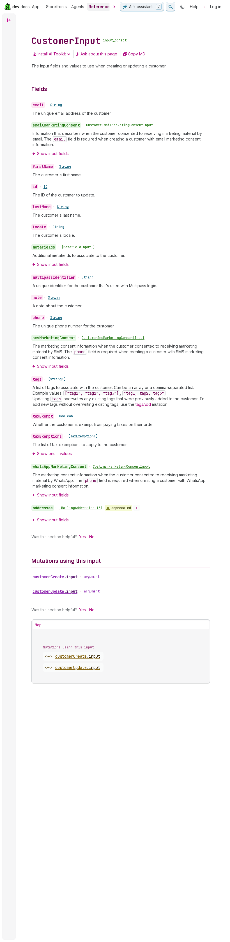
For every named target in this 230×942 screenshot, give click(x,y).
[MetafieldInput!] (78, 247)
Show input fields (53, 153)
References (100, 6)
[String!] (57, 379)
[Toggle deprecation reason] (136, 508)
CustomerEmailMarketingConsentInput (119, 125)
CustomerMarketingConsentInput (121, 466)
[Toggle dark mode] (182, 6)
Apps (37, 6)
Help (194, 6)
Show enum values (54, 453)
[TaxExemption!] (83, 436)
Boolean (66, 416)
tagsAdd (143, 404)
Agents (77, 6)
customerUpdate (55, 591)
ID (45, 186)
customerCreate (55, 576)
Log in (215, 6)
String (56, 105)
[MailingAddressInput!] (80, 508)
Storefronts (56, 6)
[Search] (170, 6)
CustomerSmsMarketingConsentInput (113, 338)
